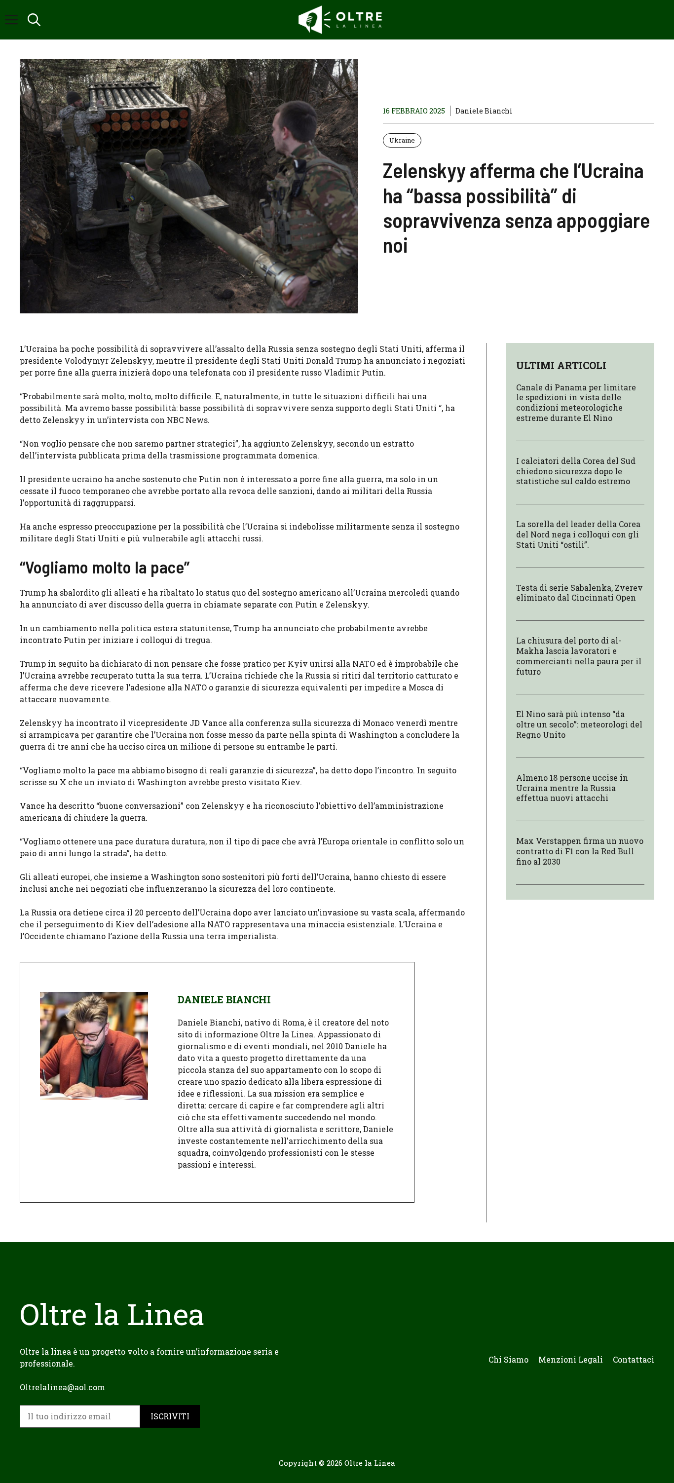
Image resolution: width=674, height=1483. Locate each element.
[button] (34, 19)
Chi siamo (508, 1359)
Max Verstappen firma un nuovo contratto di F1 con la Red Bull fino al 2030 (579, 851)
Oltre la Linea (369, 1463)
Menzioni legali (570, 1359)
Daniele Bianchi (484, 110)
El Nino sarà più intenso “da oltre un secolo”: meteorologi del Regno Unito (579, 724)
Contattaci (633, 1359)
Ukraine (402, 140)
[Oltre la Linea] (342, 19)
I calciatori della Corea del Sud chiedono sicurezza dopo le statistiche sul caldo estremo (576, 471)
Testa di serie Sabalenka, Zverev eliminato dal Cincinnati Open (579, 592)
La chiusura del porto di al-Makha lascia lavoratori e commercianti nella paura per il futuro (578, 655)
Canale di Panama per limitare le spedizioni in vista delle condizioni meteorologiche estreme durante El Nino (576, 402)
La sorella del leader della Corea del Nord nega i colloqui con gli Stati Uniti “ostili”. (578, 534)
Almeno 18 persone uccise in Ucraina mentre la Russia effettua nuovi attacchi (572, 787)
